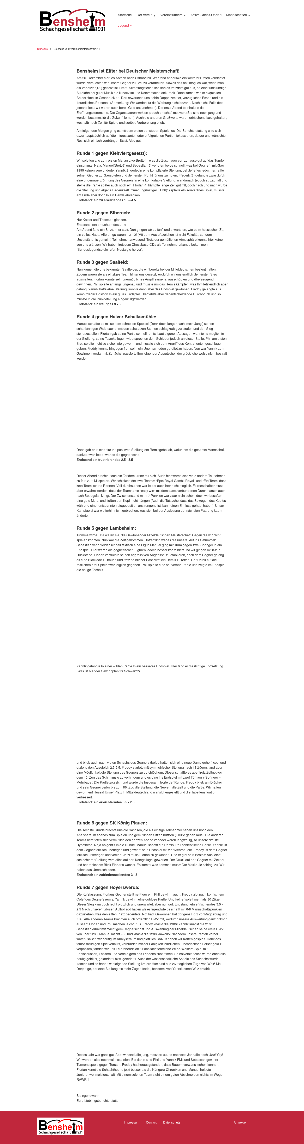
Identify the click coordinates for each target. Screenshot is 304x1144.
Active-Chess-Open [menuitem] (203, 16)
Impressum (131, 1122)
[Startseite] (72, 19)
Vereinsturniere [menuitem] (170, 16)
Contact (151, 1122)
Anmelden (240, 1122)
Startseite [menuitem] (125, 14)
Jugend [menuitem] (122, 27)
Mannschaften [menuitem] (235, 16)
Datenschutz (171, 1122)
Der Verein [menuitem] (143, 16)
